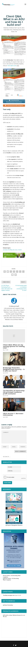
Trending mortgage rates (9, 595)
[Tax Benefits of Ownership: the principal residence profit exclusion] (14, 381)
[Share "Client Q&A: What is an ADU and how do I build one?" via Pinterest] (14, 271)
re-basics (20, 249)
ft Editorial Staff (13, 27)
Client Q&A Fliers (8, 29)
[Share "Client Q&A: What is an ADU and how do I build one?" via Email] (12, 274)
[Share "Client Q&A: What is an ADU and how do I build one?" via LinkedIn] (17, 271)
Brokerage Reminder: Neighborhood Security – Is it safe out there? (14, 369)
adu (16, 249)
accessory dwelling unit (8, 249)
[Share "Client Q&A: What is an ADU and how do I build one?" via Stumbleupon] (23, 271)
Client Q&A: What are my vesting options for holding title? (14, 346)
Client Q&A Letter (11, 65)
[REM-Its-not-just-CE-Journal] (14, 259)
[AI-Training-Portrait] (14, 550)
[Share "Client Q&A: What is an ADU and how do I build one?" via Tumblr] (10, 271)
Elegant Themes (12, 642)
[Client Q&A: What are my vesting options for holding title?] (14, 335)
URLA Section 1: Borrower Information (13, 414)
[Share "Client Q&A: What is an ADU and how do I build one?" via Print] (15, 274)
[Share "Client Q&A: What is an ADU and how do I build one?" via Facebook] (4, 271)
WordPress (23, 642)
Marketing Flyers (17, 29)
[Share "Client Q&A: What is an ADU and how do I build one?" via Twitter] (7, 271)
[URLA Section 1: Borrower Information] (14, 404)
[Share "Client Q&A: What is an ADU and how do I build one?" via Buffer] (20, 271)
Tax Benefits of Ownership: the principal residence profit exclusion (14, 392)
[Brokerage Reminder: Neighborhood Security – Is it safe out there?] (14, 358)
